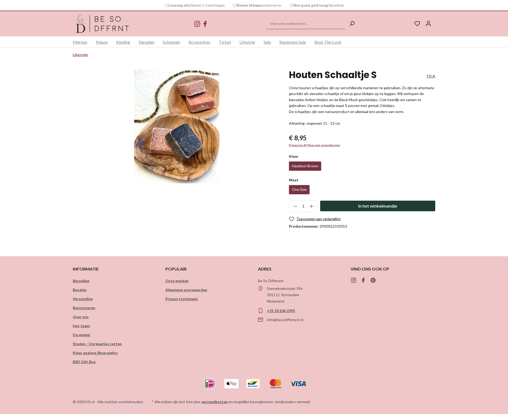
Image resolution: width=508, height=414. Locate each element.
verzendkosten (214, 401)
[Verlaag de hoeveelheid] (295, 206)
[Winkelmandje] (436, 21)
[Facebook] (205, 24)
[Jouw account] (428, 23)
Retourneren (84, 307)
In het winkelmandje (377, 205)
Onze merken (177, 280)
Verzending (83, 298)
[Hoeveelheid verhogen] (311, 206)
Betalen (80, 289)
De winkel (81, 334)
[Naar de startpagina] (102, 23)
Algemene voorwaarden (186, 289)
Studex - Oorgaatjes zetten (97, 343)
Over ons (81, 316)
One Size (299, 189)
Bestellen (81, 280)
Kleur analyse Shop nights (95, 352)
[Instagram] (197, 24)
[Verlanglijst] (417, 23)
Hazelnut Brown (305, 166)
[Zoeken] (352, 23)
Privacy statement (181, 298)
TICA (430, 76)
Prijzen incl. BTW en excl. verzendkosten (314, 145)
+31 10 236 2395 (281, 310)
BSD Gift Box (84, 361)
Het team (81, 325)
